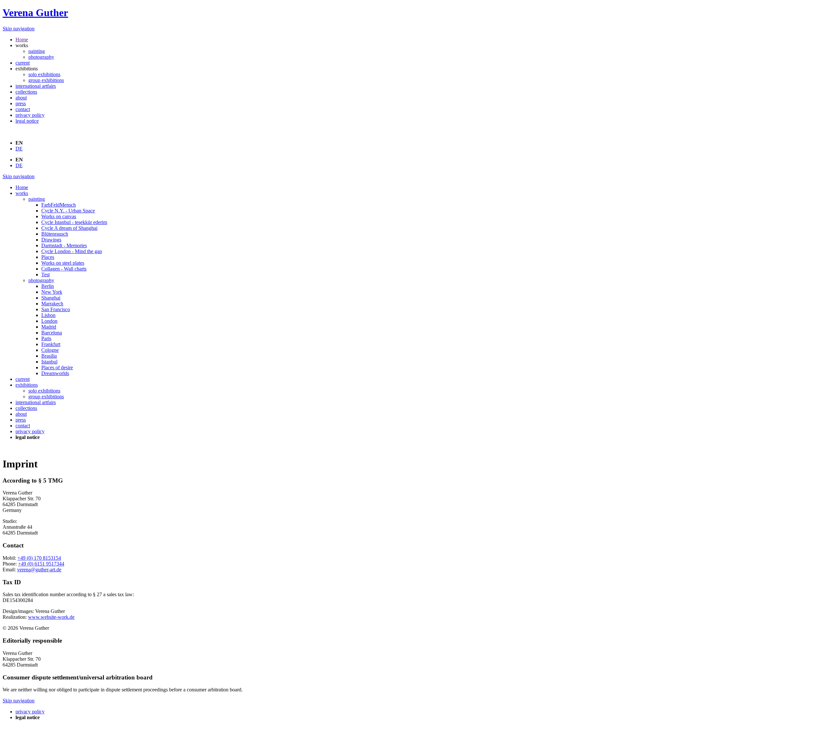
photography (41, 57)
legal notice (27, 121)
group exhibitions (46, 80)
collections (26, 92)
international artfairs (35, 86)
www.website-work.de (51, 617)
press (20, 103)
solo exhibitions (44, 74)
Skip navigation (19, 28)
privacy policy (30, 115)
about (21, 97)
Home (21, 39)
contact (22, 109)
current (22, 63)
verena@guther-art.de (39, 569)
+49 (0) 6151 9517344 (41, 563)
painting (36, 51)
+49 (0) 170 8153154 (39, 558)
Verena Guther (35, 12)
